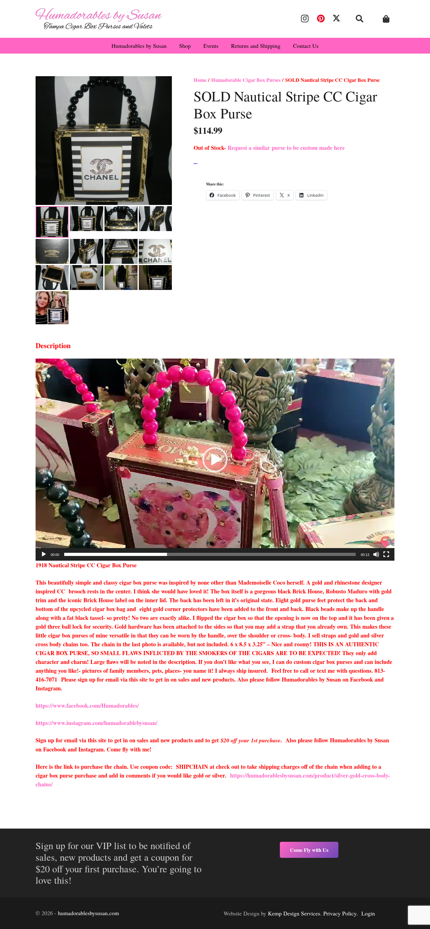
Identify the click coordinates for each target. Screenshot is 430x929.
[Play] (44, 554)
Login (368, 913)
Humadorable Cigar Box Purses (245, 80)
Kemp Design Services (294, 913)
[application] (215, 459)
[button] (359, 18)
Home (200, 80)
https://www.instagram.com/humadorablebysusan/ (96, 723)
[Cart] (386, 19)
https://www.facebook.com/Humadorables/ (88, 705)
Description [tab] (53, 345)
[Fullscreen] (386, 554)
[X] (336, 18)
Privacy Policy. (340, 913)
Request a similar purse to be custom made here (286, 148)
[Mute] (376, 554)
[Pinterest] (320, 18)
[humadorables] (98, 19)
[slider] (210, 554)
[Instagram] (305, 18)
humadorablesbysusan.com (88, 913)
